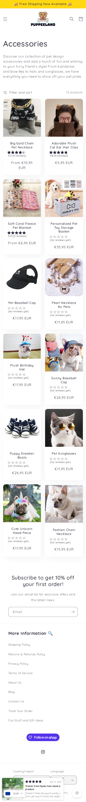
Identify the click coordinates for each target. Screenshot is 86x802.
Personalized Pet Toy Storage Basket (64, 227)
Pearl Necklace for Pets (64, 305)
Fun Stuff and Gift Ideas (25, 720)
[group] (22, 155)
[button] (5, 19)
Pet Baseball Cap (22, 303)
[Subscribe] (72, 612)
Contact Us (16, 701)
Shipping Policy (19, 644)
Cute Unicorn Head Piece (22, 531)
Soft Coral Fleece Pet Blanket (22, 226)
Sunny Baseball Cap (64, 380)
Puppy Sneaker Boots (22, 455)
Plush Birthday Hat (22, 367)
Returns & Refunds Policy (26, 654)
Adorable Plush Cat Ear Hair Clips (64, 145)
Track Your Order (20, 711)
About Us (15, 682)
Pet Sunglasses (64, 453)
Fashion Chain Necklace (64, 532)
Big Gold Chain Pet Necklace (22, 145)
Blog (11, 692)
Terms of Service (20, 673)
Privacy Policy (18, 664)
